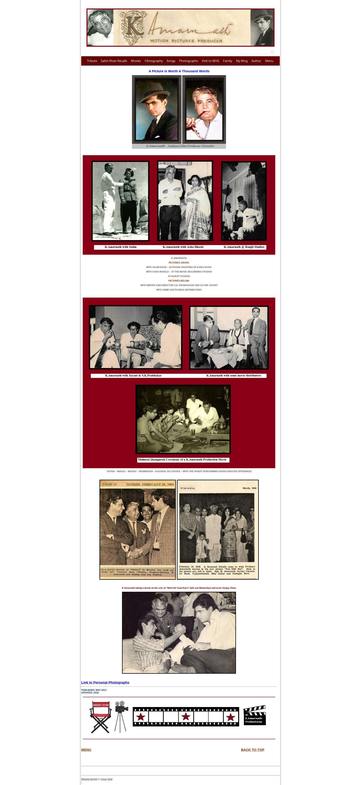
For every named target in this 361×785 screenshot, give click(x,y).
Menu (269, 61)
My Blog (242, 61)
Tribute (92, 61)
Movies (136, 61)
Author (256, 61)
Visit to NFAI (210, 61)
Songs (171, 61)
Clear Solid (106, 779)
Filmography (154, 61)
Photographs (188, 61)
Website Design (89, 779)
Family (227, 61)
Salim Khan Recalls (114, 61)
